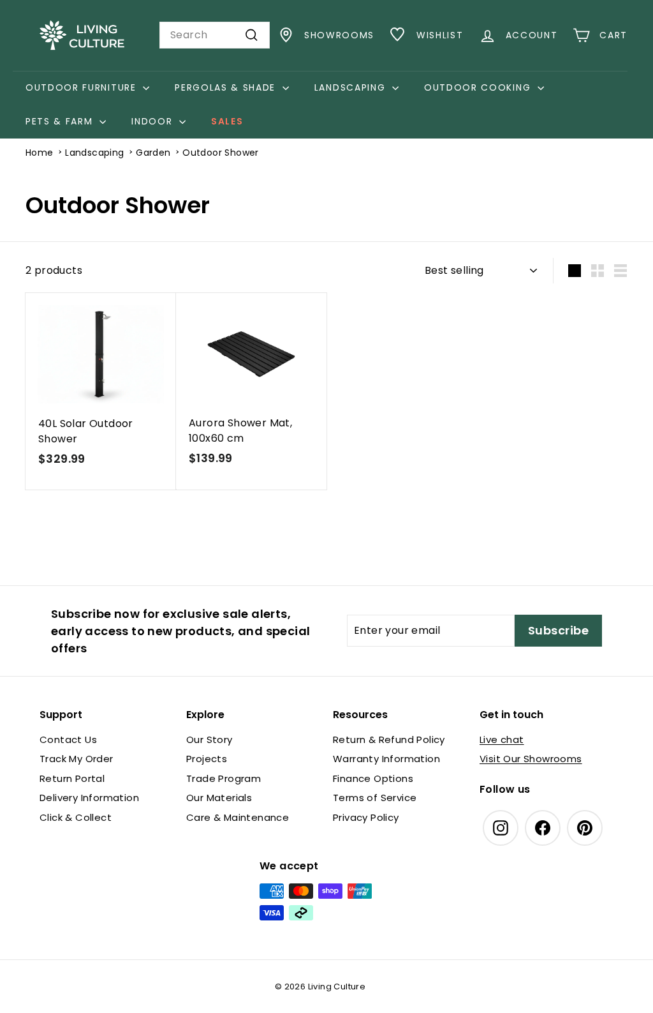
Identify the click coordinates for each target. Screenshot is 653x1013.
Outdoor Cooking (479, 87)
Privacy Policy (366, 817)
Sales (227, 121)
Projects (206, 758)
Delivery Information (89, 797)
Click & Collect (76, 817)
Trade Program (223, 778)
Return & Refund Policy (389, 739)
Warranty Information (386, 758)
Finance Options (373, 778)
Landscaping (351, 87)
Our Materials (219, 797)
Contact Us (68, 739)
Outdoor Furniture (83, 87)
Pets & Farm (61, 121)
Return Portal (72, 778)
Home (40, 152)
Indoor (153, 121)
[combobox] (214, 35)
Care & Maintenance (237, 817)
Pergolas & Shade (227, 87)
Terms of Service (374, 797)
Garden (153, 152)
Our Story (209, 739)
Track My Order (77, 758)
